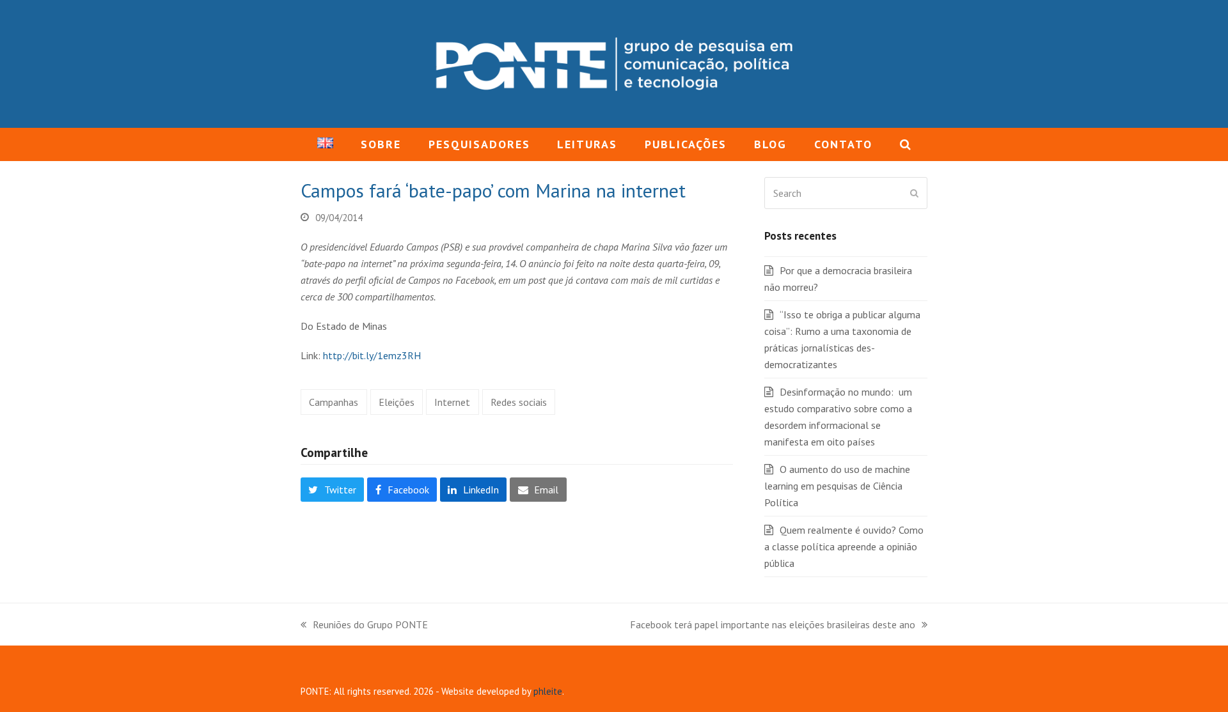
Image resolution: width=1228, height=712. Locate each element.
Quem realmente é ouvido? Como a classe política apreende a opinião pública (844, 546)
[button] (905, 144)
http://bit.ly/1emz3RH (372, 355)
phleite (547, 691)
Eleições (396, 402)
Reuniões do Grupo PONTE (364, 625)
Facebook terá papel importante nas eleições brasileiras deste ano (772, 625)
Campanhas (333, 402)
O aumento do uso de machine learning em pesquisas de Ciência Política (837, 486)
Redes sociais (519, 402)
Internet (452, 402)
